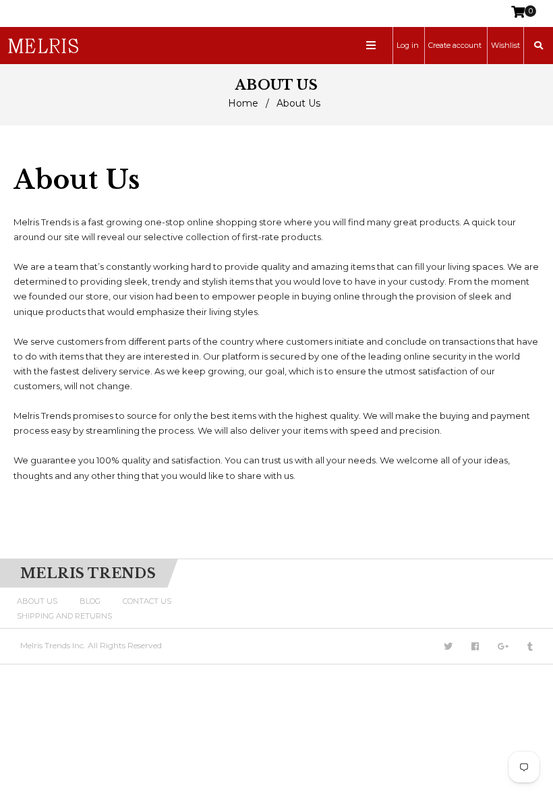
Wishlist (505, 45)
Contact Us (147, 601)
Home (243, 103)
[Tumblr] (530, 646)
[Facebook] (475, 646)
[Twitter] (448, 646)
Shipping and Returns (64, 616)
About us (37, 601)
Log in (408, 45)
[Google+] (503, 646)
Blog (90, 601)
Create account (455, 45)
